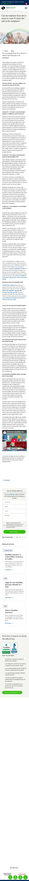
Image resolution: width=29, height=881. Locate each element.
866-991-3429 (14, 494)
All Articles (7, 480)
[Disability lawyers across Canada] (26, 4)
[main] (14, 438)
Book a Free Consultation (11, 692)
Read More (8, 570)
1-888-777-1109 (7, 3)
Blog (12, 51)
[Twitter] (20, 537)
